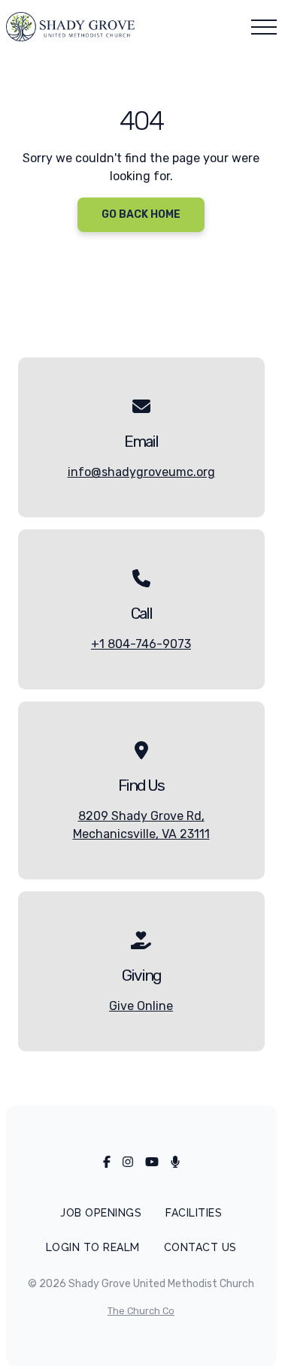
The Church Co (141, 1310)
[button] (264, 27)
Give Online (141, 1006)
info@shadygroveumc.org (141, 472)
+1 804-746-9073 (141, 644)
